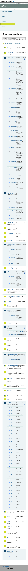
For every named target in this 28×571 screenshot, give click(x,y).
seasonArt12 (13, 161)
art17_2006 (10, 193)
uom (8, 540)
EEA (8, 1)
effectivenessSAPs (13, 88)
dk (11, 433)
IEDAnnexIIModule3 (11, 365)
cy (11, 425)
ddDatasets (13, 252)
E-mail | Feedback (5, 566)
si (11, 498)
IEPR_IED (9, 378)
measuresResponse (13, 121)
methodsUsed (13, 126)
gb (11, 449)
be (11, 416)
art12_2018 (10, 57)
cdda (8, 236)
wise (8, 546)
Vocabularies (5, 24)
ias (7, 344)
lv (11, 477)
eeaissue (13, 257)
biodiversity (10, 233)
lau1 (8, 395)
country (12, 556)
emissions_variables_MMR (13, 331)
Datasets (4, 14)
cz (11, 427)
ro (11, 490)
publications (10, 526)
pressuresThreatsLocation (13, 140)
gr (11, 452)
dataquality (10, 268)
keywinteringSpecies (13, 98)
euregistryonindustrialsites (11, 296)
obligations (13, 261)
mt (11, 479)
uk (11, 507)
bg (11, 419)
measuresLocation (13, 111)
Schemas (4, 21)
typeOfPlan (13, 187)
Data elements (5, 19)
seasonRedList (13, 167)
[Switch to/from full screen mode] (19, 3)
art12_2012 (10, 52)
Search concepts (18, 43)
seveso (9, 532)
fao (8, 305)
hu (11, 457)
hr (11, 455)
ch (11, 422)
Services (4, 26)
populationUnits (13, 130)
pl (11, 485)
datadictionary (11, 244)
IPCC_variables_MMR (13, 334)
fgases (8, 310)
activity (12, 276)
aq (7, 47)
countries (13, 71)
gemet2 (9, 323)
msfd (8, 516)
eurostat (9, 301)
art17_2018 (10, 228)
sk (11, 501)
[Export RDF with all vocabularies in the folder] (24, 59)
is (11, 463)
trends (12, 178)
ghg (8, 326)
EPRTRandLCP (11, 289)
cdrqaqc (12, 66)
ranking (12, 147)
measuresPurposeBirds (13, 116)
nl (11, 482)
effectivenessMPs (13, 78)
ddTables (13, 254)
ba (11, 413)
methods (13, 210)
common (9, 240)
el (11, 438)
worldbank (10, 551)
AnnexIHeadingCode (13, 359)
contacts (13, 249)
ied (7, 349)
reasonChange (13, 151)
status (12, 263)
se (11, 496)
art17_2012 (10, 222)
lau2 (8, 399)
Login (17, 3)
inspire (9, 385)
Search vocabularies (8, 43)
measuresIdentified (13, 107)
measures (13, 102)
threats (12, 174)
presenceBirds (13, 136)
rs (11, 493)
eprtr (8, 271)
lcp (7, 511)
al (11, 407)
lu (11, 474)
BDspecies (13, 62)
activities (13, 198)
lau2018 (9, 402)
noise (8, 521)
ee (11, 435)
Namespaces (4, 29)
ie (11, 460)
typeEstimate (13, 182)
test (8, 537)
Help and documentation (7, 11)
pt (11, 487)
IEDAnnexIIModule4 (11, 372)
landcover (9, 390)
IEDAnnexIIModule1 (11, 354)
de (11, 430)
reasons (12, 215)
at (11, 410)
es (11, 441)
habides (9, 338)
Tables (3, 16)
